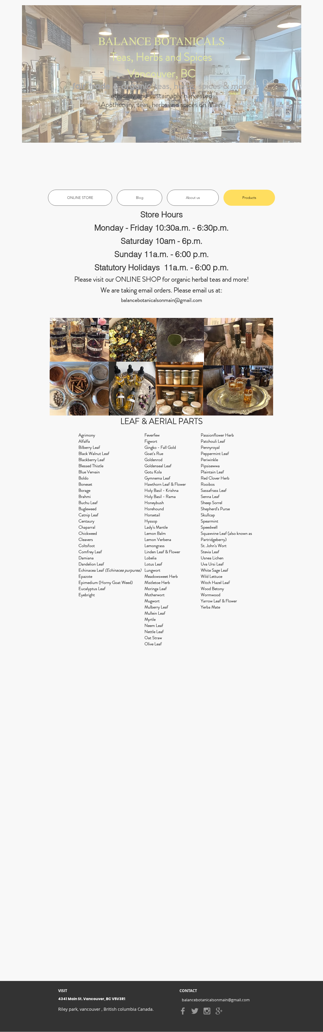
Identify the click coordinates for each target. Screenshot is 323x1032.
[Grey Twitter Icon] (195, 1011)
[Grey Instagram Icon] (207, 1011)
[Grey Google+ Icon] (219, 1011)
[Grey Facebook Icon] (183, 1011)
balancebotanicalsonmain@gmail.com (161, 300)
